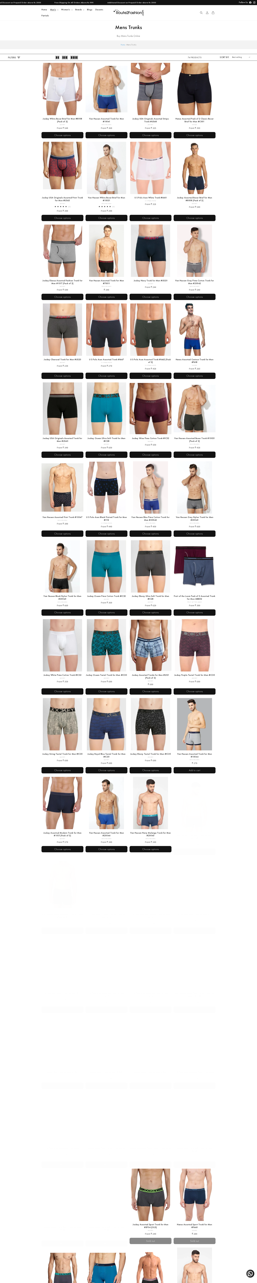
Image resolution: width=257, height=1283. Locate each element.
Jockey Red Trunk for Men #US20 (62, 1069)
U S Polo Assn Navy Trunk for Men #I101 (62, 990)
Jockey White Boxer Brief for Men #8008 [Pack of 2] (62, 120)
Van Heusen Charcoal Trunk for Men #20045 (194, 834)
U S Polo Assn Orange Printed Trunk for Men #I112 (106, 913)
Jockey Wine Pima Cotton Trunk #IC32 (150, 438)
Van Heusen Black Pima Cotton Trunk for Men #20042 (194, 992)
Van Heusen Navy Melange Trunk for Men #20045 (150, 834)
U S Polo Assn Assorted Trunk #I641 (62, 1145)
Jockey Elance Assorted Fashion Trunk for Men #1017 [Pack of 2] (62, 282)
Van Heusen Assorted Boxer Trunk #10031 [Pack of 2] (194, 439)
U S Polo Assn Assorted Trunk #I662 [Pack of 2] (150, 361)
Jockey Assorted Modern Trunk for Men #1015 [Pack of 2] (62, 834)
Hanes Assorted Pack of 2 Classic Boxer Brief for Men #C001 (194, 120)
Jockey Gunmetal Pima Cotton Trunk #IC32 (150, 1145)
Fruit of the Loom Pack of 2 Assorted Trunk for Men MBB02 (194, 597)
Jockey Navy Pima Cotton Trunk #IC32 (106, 1145)
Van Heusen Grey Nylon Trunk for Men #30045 (194, 518)
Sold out (150, 1240)
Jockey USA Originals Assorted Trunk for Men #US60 (62, 439)
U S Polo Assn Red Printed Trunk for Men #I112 (150, 913)
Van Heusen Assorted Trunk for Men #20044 (106, 834)
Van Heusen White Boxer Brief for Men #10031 (106, 199)
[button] (54, 10)
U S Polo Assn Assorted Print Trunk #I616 (194, 1069)
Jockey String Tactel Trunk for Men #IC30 (62, 754)
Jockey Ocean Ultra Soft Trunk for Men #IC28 (106, 439)
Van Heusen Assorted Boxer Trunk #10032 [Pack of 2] (62, 913)
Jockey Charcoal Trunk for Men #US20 (62, 359)
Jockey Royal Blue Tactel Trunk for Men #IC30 (106, 755)
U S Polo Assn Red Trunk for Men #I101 (194, 911)
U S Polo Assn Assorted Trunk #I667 (106, 359)
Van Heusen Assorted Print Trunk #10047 (62, 517)
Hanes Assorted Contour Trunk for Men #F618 (194, 361)
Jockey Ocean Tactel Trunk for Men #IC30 (106, 675)
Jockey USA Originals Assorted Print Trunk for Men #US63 (62, 199)
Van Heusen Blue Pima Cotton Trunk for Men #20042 (150, 518)
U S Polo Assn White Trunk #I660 (151, 197)
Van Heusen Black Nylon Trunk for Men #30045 (62, 597)
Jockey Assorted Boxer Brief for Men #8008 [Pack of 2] (194, 199)
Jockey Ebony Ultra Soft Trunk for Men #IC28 (150, 597)
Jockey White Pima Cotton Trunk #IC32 (63, 675)
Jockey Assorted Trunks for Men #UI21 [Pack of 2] (150, 676)
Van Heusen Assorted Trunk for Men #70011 (106, 282)
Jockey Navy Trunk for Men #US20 (150, 280)
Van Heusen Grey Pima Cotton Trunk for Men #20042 (194, 282)
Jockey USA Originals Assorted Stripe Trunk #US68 (150, 120)
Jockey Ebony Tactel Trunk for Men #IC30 (150, 754)
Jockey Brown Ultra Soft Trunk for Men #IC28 (62, 1226)
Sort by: (224, 57)
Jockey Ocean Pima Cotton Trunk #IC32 (106, 596)
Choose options (62, 135)
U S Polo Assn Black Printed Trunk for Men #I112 (106, 518)
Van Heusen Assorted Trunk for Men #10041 (106, 120)
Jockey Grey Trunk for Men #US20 (106, 1069)
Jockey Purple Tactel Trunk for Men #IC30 (194, 675)
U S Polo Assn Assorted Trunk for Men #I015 (106, 992)
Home (123, 44)
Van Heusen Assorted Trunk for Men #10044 (194, 755)
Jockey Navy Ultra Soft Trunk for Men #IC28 (194, 1147)
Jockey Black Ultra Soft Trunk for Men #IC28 (106, 1226)
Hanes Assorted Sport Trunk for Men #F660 (194, 1226)
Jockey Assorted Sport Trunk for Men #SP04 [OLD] (150, 1226)
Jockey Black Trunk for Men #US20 (150, 1069)
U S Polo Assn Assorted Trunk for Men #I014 (150, 992)
